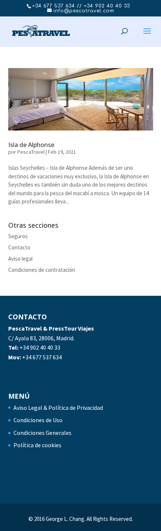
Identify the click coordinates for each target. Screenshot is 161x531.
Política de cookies (37, 445)
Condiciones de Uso (38, 420)
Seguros (18, 236)
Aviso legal (20, 258)
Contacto (19, 247)
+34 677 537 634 (42, 357)
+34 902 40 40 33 (39, 347)
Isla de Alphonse (31, 145)
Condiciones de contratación (41, 269)
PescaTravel (31, 151)
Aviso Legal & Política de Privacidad (58, 407)
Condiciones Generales (42, 432)
